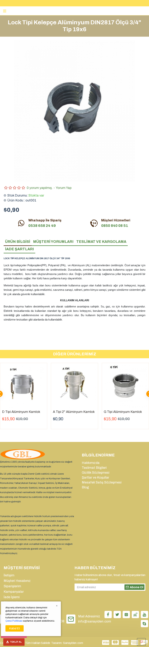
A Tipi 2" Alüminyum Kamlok (74, 412)
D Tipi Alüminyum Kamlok (21, 412)
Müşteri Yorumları (53, 242)
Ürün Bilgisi (17, 242)
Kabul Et (14, 628)
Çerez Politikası (13, 621)
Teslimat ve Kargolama (101, 242)
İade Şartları (19, 249)
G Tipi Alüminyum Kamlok (123, 412)
